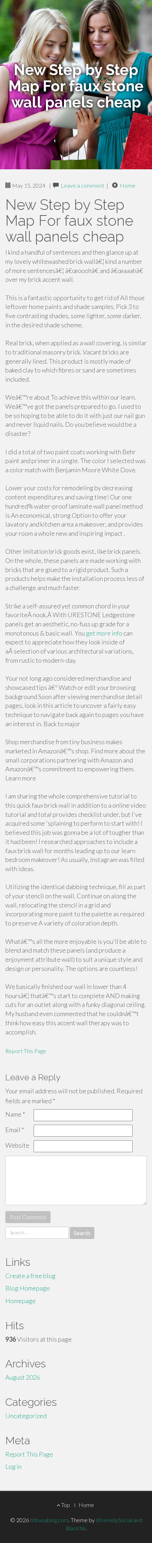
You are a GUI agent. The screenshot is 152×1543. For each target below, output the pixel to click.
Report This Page (25, 1050)
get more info (104, 633)
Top (65, 1504)
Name (15, 1114)
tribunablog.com (49, 1520)
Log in (13, 1466)
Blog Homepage (27, 1288)
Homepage (20, 1301)
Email (14, 1130)
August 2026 (22, 1377)
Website (17, 1145)
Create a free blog (30, 1276)
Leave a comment (82, 185)
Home (127, 185)
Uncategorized (26, 1416)
